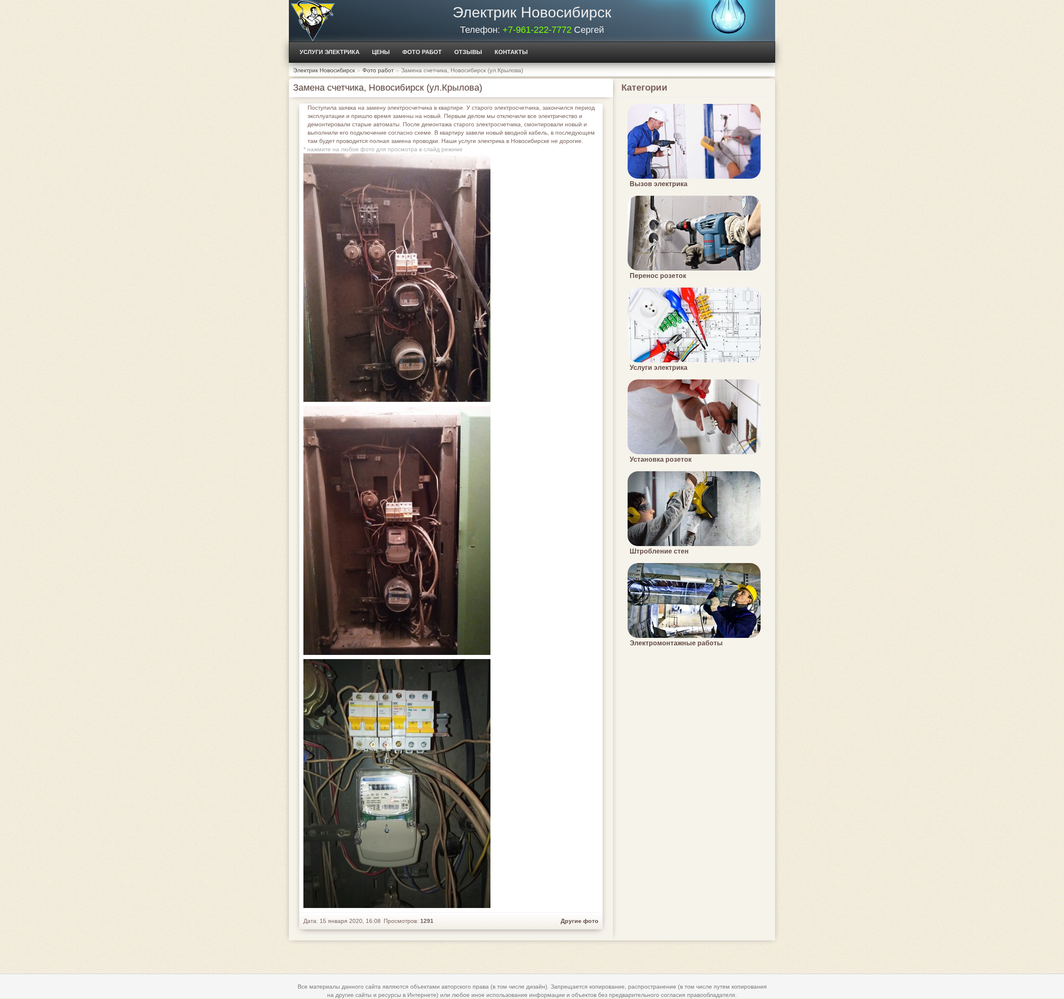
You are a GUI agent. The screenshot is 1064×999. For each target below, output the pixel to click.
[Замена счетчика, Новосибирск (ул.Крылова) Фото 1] (396, 530)
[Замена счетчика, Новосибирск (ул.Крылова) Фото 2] (396, 783)
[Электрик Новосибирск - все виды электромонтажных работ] (313, 21)
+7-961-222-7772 (536, 30)
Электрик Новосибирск (532, 12)
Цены (381, 52)
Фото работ (422, 52)
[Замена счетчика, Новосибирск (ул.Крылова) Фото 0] (396, 277)
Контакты (511, 52)
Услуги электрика (330, 52)
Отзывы (468, 52)
